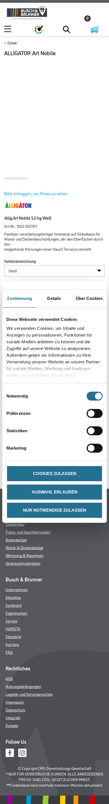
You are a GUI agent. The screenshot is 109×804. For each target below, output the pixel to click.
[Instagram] (22, 752)
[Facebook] (10, 752)
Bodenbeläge (16, 539)
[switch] (96, 413)
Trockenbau (15, 523)
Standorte (13, 636)
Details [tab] (54, 298)
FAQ (9, 652)
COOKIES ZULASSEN (54, 473)
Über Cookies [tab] (89, 298)
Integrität (13, 717)
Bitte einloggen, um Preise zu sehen (36, 193)
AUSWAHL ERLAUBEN (54, 492)
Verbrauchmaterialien (23, 563)
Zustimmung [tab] (19, 298)
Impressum (15, 701)
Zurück (12, 42)
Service (11, 620)
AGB (9, 678)
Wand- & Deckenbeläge (24, 547)
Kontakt (12, 725)
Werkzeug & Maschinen (24, 555)
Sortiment (14, 605)
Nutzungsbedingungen (23, 686)
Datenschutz (15, 709)
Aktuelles (13, 597)
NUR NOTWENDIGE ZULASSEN (54, 510)
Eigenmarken (16, 612)
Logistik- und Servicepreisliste (29, 694)
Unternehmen (17, 589)
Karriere (12, 644)
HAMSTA (13, 628)
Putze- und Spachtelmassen (28, 531)
